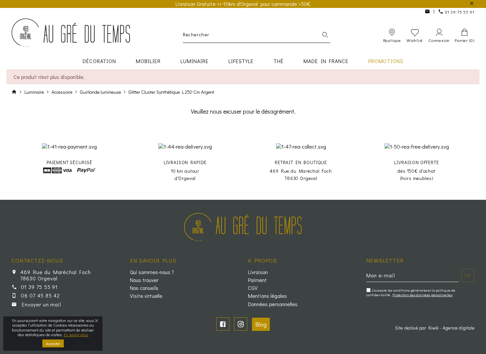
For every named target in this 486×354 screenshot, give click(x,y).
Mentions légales (267, 296)
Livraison (258, 272)
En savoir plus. (76, 334)
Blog (260, 324)
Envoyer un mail (41, 304)
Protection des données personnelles (422, 294)
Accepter (53, 343)
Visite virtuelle (146, 296)
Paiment (257, 280)
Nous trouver (144, 280)
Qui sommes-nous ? (152, 272)
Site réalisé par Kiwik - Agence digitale (434, 328)
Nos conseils (144, 288)
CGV (253, 288)
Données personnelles (273, 304)
